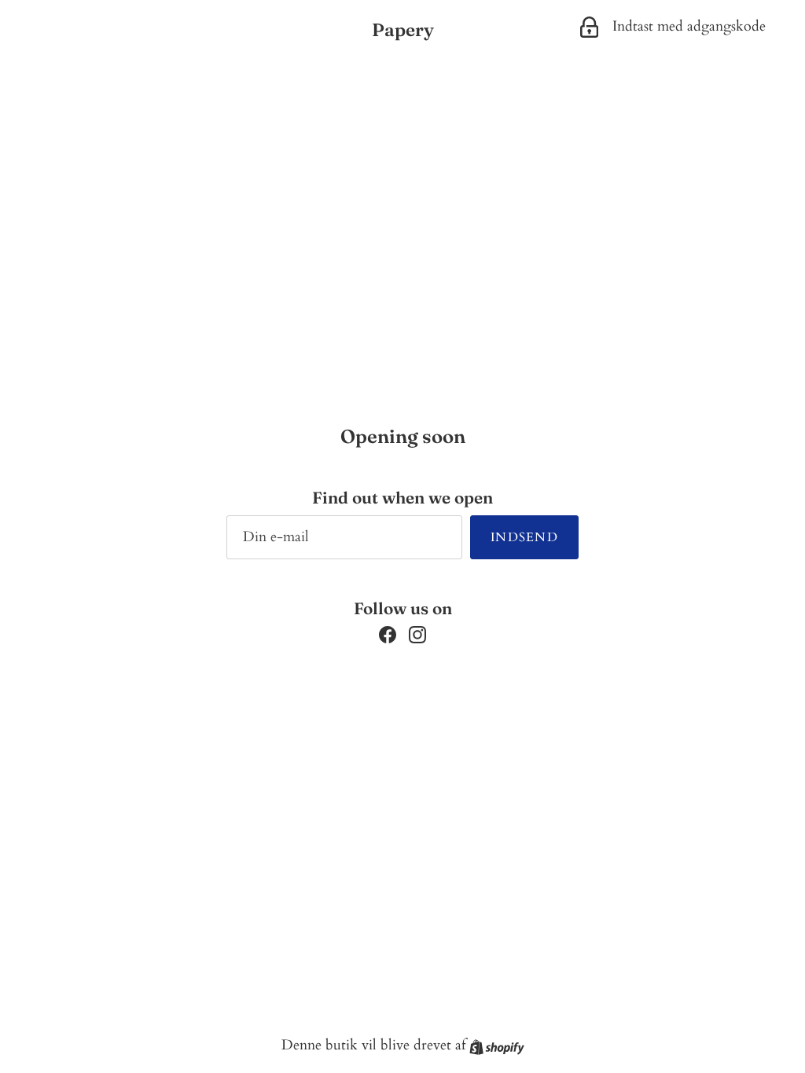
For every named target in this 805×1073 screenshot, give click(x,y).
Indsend (524, 537)
